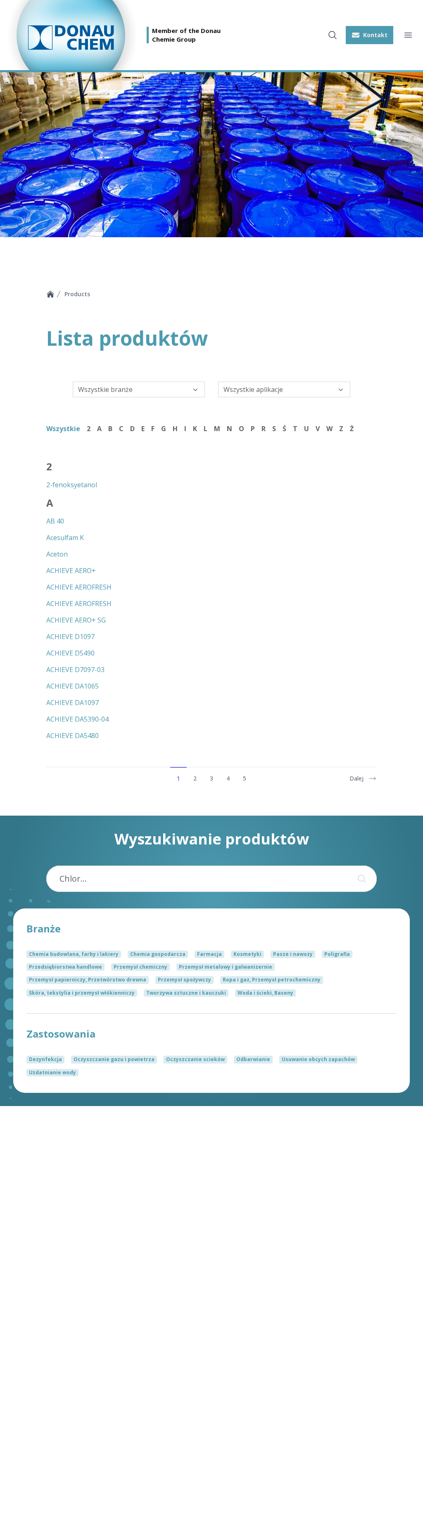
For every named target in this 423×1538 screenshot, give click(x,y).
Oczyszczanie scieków (195, 1059)
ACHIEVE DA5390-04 (77, 719)
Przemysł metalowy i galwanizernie (225, 966)
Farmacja (209, 954)
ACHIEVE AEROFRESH (79, 587)
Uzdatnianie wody (52, 1072)
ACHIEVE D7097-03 (75, 669)
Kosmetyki (247, 954)
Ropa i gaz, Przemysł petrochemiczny (272, 979)
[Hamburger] (408, 35)
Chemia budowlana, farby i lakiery (74, 954)
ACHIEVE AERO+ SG (76, 620)
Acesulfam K (65, 537)
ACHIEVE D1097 (70, 636)
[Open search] (332, 35)
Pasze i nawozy (293, 954)
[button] (369, 35)
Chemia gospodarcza (157, 954)
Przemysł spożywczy (184, 979)
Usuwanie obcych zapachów (318, 1059)
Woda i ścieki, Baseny (265, 992)
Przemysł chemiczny (140, 966)
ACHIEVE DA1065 (72, 686)
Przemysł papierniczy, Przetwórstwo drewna (87, 979)
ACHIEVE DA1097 (72, 702)
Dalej (356, 778)
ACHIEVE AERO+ (71, 570)
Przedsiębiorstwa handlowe (65, 966)
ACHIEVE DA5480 (72, 735)
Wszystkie (63, 428)
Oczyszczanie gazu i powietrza (114, 1059)
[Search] (360, 879)
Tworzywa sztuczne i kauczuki (186, 992)
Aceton (57, 554)
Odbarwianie (253, 1059)
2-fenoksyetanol (71, 484)
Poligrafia (337, 954)
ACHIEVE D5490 (70, 653)
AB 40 (55, 521)
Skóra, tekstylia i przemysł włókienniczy (82, 992)
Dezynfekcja (45, 1059)
